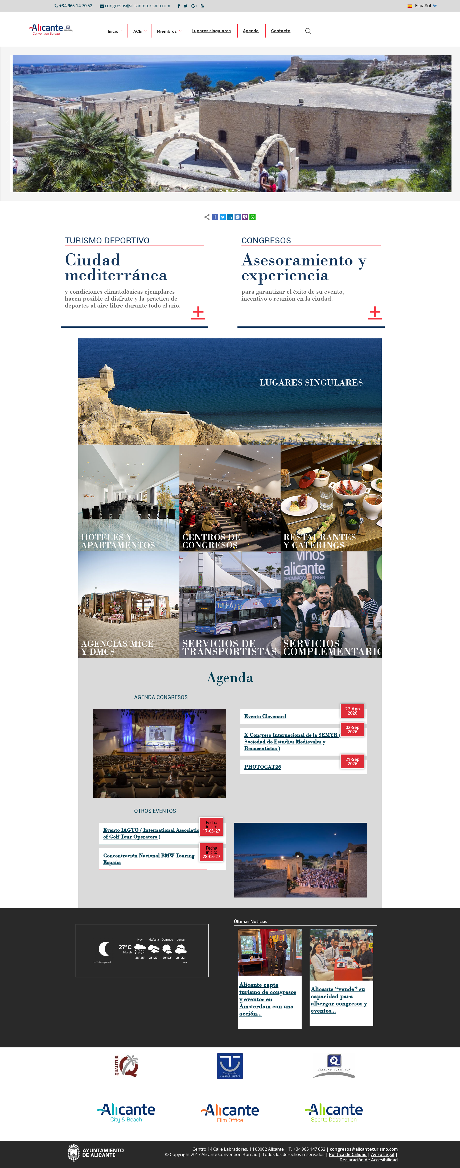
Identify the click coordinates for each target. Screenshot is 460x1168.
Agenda (251, 30)
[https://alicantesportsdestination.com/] (334, 1113)
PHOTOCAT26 (262, 766)
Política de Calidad (348, 1154)
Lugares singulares (211, 30)
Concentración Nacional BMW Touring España (148, 859)
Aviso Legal (382, 1154)
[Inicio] (41, 27)
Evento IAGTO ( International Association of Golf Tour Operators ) (153, 833)
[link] (106, 31)
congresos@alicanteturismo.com (364, 1149)
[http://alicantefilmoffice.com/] (230, 1113)
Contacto (280, 30)
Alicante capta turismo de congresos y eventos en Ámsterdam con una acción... (267, 999)
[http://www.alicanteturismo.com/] (126, 1113)
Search (306, 31)
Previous (7, 123)
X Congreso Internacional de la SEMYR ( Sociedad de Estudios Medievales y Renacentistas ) (292, 741)
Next (452, 123)
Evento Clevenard (265, 716)
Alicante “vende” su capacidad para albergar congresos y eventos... (339, 999)
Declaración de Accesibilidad (369, 1160)
